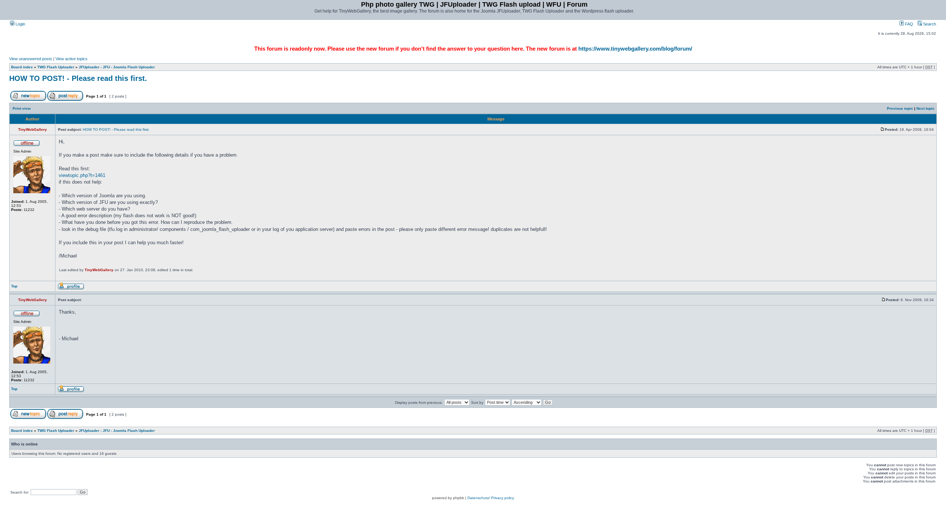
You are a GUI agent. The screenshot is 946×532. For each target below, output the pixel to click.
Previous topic (900, 108)
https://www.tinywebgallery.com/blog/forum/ (635, 48)
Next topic (925, 108)
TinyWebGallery (99, 270)
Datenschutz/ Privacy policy (490, 498)
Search (929, 24)
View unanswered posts (30, 59)
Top (14, 286)
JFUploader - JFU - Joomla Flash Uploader (117, 67)
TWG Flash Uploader (55, 67)
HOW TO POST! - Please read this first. (78, 78)
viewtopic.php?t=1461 (82, 175)
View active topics (71, 59)
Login (19, 24)
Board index (22, 67)
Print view (22, 108)
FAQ (908, 24)
